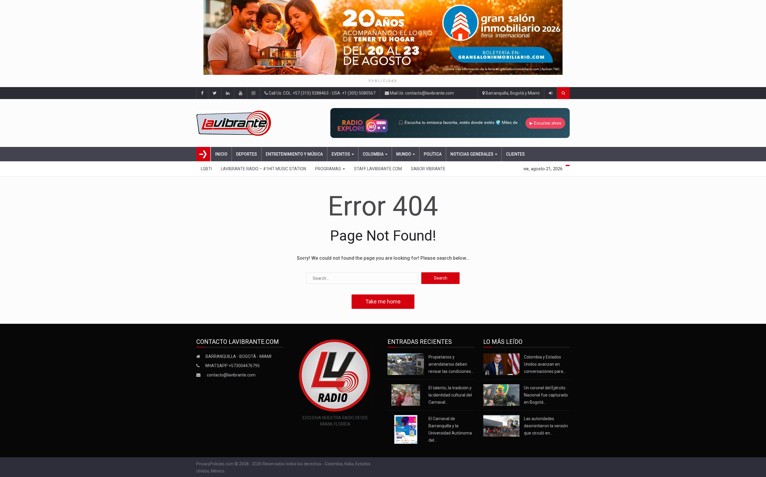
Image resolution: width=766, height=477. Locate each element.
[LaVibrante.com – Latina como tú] (240, 123)
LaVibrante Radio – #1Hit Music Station (263, 168)
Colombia (373, 154)
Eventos (341, 154)
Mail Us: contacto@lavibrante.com (421, 93)
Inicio (221, 154)
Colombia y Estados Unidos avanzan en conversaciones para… (545, 364)
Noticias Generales (472, 154)
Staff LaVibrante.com (378, 168)
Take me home (383, 301)
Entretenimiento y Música (294, 154)
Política (433, 154)
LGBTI (206, 168)
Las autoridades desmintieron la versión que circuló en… (546, 425)
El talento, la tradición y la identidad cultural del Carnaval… (450, 395)
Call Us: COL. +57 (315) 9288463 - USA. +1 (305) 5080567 (322, 93)
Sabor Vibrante (428, 168)
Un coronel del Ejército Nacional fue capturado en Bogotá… (546, 395)
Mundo (404, 154)
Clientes (515, 154)
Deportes (246, 154)
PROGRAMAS (328, 168)
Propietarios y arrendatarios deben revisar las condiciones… (451, 364)
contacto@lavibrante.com (231, 375)
